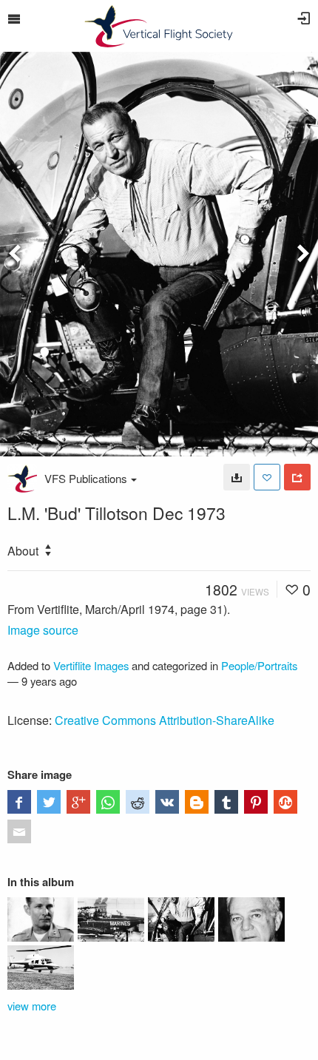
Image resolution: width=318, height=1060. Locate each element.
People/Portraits (259, 665)
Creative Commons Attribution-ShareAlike (164, 720)
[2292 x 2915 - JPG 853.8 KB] (236, 477)
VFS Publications (85, 478)
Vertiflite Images (91, 665)
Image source (42, 629)
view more (31, 1005)
